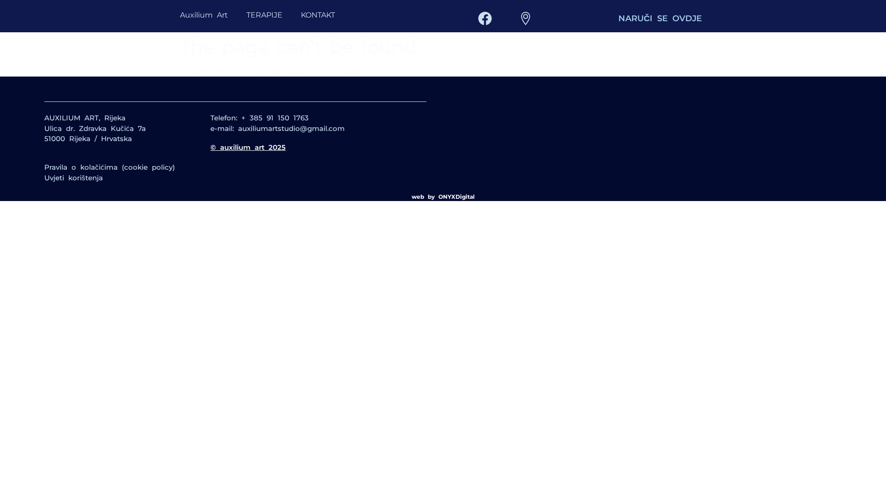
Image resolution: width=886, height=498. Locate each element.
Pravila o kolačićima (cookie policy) (109, 167)
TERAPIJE (264, 15)
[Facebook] (485, 18)
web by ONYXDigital (443, 196)
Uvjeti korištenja (73, 177)
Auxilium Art (204, 15)
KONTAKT (318, 15)
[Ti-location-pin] (525, 18)
